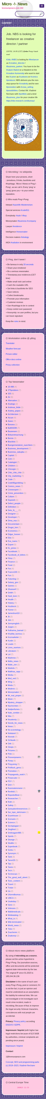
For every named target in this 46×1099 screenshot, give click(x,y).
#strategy (25, 237)
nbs (26, 51)
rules (16, 321)
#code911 (25, 210)
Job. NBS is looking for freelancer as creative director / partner (21, 38)
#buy (24, 216)
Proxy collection (13, 365)
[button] (41, 6)
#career (12, 77)
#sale (18, 216)
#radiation (15, 243)
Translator (10, 343)
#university (19, 73)
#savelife (17, 205)
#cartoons (23, 77)
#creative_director (16, 63)
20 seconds (28, 264)
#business (22, 221)
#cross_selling (27, 87)
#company (31, 221)
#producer (10, 80)
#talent (16, 70)
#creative (10, 73)
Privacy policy (20, 1021)
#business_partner (14, 66)
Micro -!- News (14, 4)
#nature (9, 70)
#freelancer (34, 60)
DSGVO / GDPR (13, 1025)
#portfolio (23, 94)
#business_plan (13, 97)
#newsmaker (21, 232)
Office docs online (13, 359)
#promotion (11, 87)
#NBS (14, 60)
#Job (8, 60)
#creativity (23, 84)
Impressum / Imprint (14, 1046)
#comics (34, 77)
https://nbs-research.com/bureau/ (20, 101)
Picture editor (11, 354)
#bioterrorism (27, 205)
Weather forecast (13, 349)
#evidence (17, 226)
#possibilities (12, 90)
